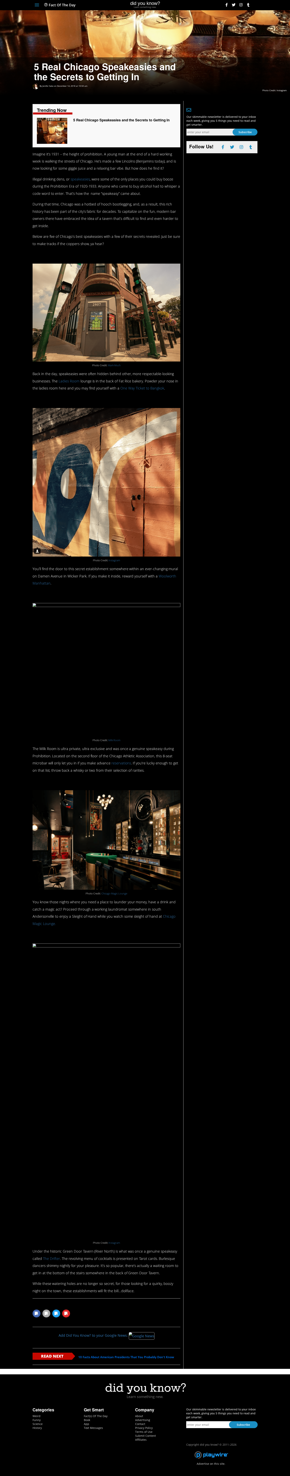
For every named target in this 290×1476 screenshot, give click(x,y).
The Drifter (51, 1258)
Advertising (142, 1420)
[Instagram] (241, 5)
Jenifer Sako (47, 86)
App (86, 1424)
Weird (36, 1416)
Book (87, 1420)
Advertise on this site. (211, 1464)
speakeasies (80, 179)
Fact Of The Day (62, 5)
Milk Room (114, 740)
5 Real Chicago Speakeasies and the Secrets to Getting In (121, 120)
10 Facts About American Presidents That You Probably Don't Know (126, 1357)
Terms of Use (143, 1432)
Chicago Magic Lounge (114, 893)
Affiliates (141, 1440)
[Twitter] (234, 5)
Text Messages (93, 1428)
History (37, 1428)
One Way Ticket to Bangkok (142, 388)
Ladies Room (69, 381)
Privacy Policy (144, 1428)
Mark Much (114, 365)
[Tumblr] (248, 5)
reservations (121, 763)
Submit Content (145, 1436)
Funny (37, 1420)
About (139, 1416)
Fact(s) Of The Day (96, 1416)
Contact (140, 1424)
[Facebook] (226, 5)
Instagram (114, 560)
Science (38, 1424)
